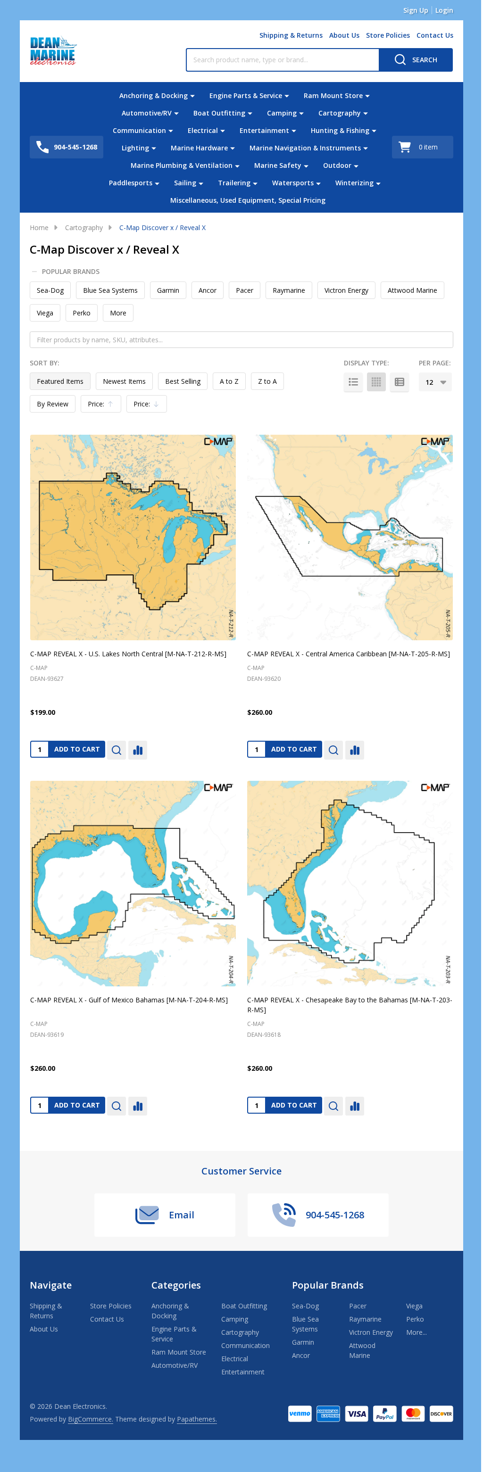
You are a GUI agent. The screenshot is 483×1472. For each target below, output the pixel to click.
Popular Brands (71, 271)
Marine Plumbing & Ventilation (182, 165)
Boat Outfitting (219, 112)
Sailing (185, 182)
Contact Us (434, 35)
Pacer (244, 290)
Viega (45, 312)
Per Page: (435, 362)
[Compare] (137, 750)
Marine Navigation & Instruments (305, 147)
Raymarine (289, 290)
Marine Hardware (199, 147)
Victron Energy (346, 290)
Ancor (208, 290)
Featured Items (60, 381)
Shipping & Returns (291, 35)
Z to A (267, 381)
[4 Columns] (376, 381)
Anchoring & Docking (153, 95)
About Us (344, 35)
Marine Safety (277, 165)
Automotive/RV (147, 112)
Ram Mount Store (333, 95)
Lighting (135, 147)
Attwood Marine (412, 290)
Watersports (293, 182)
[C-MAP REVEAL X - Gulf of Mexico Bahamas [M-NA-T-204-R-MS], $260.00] (133, 883)
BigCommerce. (90, 1418)
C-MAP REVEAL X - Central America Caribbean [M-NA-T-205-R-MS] (348, 653)
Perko (82, 312)
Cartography (339, 112)
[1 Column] (353, 381)
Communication (139, 130)
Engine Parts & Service (245, 95)
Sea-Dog (50, 290)
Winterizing (354, 182)
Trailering (234, 182)
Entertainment (264, 130)
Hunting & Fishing (340, 130)
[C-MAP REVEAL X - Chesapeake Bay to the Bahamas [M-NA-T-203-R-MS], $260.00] (350, 883)
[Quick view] (116, 750)
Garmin (168, 290)
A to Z (229, 381)
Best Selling (182, 381)
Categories (176, 1285)
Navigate (51, 1285)
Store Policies (388, 35)
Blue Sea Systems (110, 290)
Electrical (203, 130)
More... (416, 1332)
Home (39, 227)
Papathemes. (197, 1418)
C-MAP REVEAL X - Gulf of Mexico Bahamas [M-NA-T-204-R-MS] (129, 999)
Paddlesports (130, 182)
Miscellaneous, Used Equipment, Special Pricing (247, 200)
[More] (192, 95)
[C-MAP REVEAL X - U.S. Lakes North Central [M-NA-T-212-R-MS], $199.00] (133, 537)
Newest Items (124, 381)
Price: (103, 406)
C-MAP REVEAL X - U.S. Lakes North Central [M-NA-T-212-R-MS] (128, 653)
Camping (282, 112)
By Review (52, 403)
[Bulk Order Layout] (399, 381)
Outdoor (337, 165)
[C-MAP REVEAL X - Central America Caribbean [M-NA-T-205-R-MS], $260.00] (350, 537)
